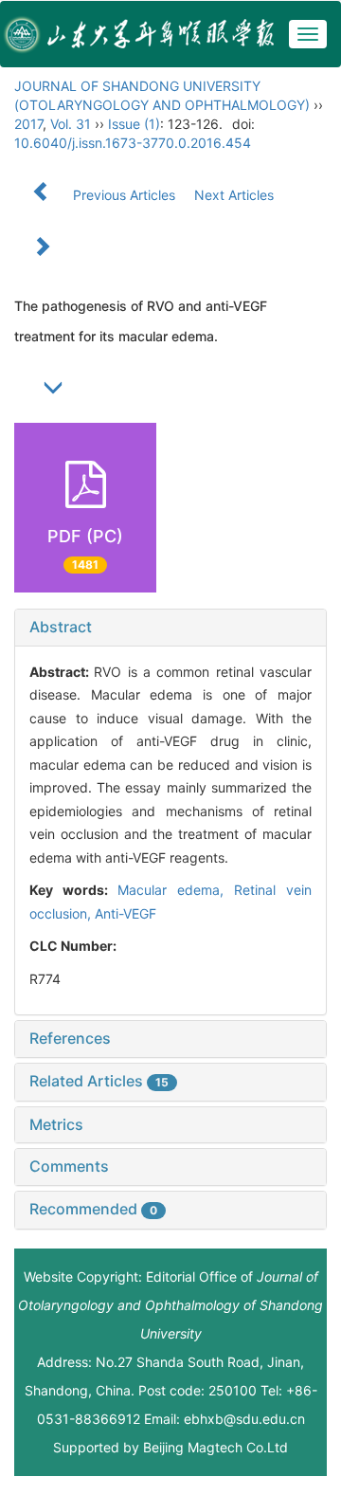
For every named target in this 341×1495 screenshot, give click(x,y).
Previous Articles (124, 195)
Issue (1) (134, 124)
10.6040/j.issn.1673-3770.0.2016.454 (132, 143)
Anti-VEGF (125, 913)
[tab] (170, 628)
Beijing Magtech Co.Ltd (215, 1447)
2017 (28, 124)
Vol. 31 (70, 124)
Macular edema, (175, 890)
